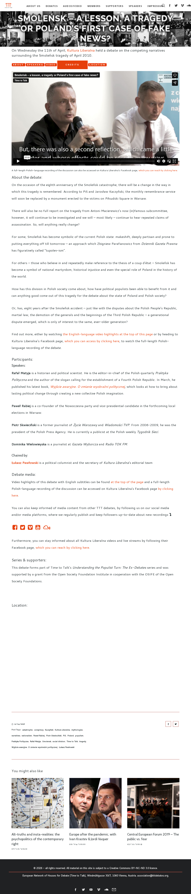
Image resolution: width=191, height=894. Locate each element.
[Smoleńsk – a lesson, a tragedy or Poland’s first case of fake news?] (168, 724)
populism (79, 735)
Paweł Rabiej (39, 735)
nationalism (27, 735)
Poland (71, 735)
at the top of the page (127, 482)
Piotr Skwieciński (54, 735)
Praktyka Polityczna (20, 741)
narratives (16, 735)
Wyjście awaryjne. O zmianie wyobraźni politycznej (34, 747)
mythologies (77, 729)
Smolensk (46, 741)
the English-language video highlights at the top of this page (108, 334)
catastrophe (27, 729)
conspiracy (38, 729)
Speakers (35, 65)
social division (59, 741)
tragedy (82, 741)
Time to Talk (72, 741)
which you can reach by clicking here (158, 170)
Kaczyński (49, 729)
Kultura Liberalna (81, 50)
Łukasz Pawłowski (66, 747)
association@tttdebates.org (152, 875)
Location (97, 65)
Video (51, 65)
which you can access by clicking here (92, 341)
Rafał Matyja (35, 741)
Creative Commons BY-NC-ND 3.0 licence (133, 868)
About (18, 65)
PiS (64, 735)
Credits (72, 65)
